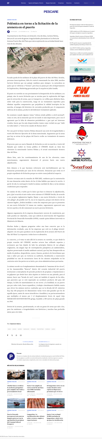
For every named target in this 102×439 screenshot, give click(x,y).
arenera (14, 329)
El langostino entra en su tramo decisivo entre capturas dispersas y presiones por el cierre (55, 388)
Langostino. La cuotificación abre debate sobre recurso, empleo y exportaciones (36, 417)
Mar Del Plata (40, 329)
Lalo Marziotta (32, 394)
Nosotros (69, 3)
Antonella (11, 426)
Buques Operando (51, 3)
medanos (48, 329)
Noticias (23, 3)
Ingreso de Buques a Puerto (35, 3)
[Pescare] (51, 11)
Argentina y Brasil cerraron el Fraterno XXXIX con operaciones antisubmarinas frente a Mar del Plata (82, 38)
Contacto (76, 3)
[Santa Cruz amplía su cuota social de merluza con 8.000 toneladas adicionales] (36, 375)
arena (9, 329)
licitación (33, 329)
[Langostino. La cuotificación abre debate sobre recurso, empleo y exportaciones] (36, 403)
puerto (53, 329)
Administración (12, 19)
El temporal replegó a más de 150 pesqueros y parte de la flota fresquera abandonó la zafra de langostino (82, 26)
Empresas (61, 3)
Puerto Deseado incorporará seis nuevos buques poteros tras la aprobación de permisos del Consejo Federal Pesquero (15, 419)
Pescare (15, 31)
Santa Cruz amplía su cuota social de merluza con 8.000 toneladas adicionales (35, 388)
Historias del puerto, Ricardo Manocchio (22, 344)
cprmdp (20, 329)
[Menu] (8, 3)
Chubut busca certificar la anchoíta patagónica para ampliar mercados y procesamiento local (15, 388)
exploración (26, 329)
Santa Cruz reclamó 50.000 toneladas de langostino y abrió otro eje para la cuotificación (55, 417)
